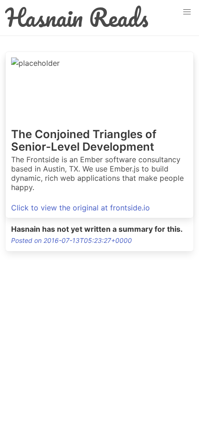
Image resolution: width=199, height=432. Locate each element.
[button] (187, 12)
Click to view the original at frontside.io (80, 207)
